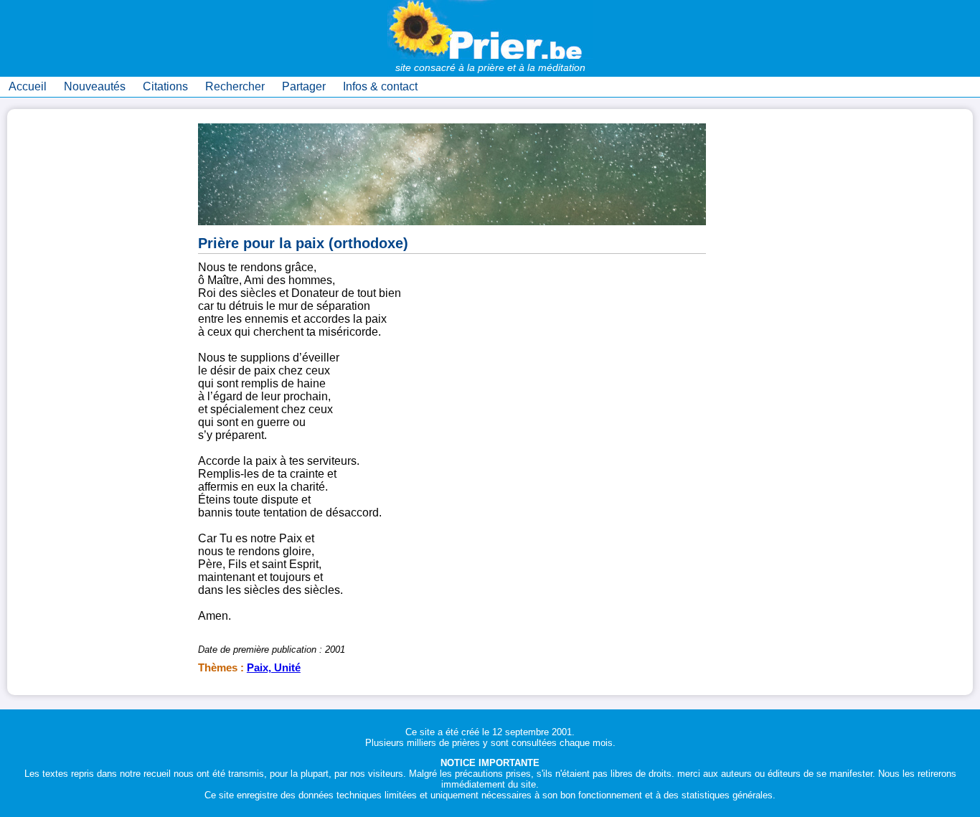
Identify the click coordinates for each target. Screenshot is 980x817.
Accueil (28, 86)
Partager (304, 86)
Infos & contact (380, 86)
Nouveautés (95, 86)
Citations (165, 86)
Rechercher (235, 86)
